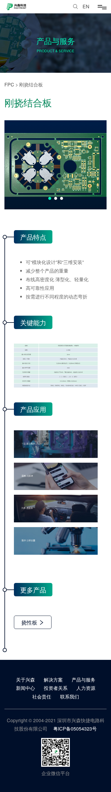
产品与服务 (83, 679)
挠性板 (30, 622)
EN (86, 6)
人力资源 (85, 687)
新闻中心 (25, 687)
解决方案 (53, 679)
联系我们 (69, 696)
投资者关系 (55, 687)
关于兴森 (25, 679)
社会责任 (41, 696)
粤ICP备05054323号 (75, 728)
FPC (9, 84)
